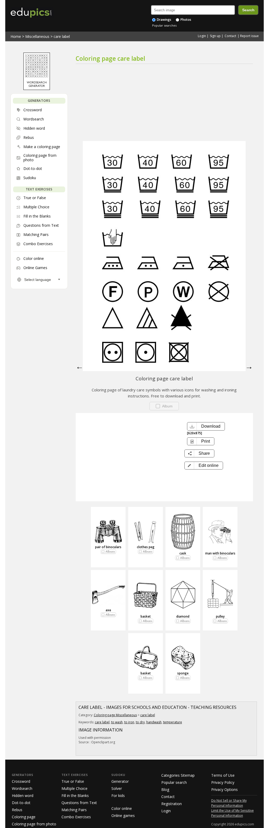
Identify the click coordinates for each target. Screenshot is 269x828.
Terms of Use (223, 775)
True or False (72, 781)
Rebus (17, 809)
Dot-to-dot (21, 802)
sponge (183, 673)
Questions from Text (79, 802)
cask (182, 553)
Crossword (21, 781)
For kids (118, 795)
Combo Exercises (76, 816)
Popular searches (164, 25)
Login (202, 36)
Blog (165, 789)
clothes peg (145, 547)
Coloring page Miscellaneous (115, 715)
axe (108, 610)
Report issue (249, 36)
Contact (230, 36)
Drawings (163, 19)
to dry (140, 722)
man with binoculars (220, 553)
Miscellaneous (37, 36)
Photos (185, 19)
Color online (121, 808)
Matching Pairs (74, 809)
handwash (154, 722)
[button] (203, 465)
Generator (120, 781)
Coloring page (23, 816)
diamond (182, 616)
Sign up (215, 36)
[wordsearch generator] (36, 88)
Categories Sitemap (178, 775)
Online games (123, 815)
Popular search (174, 782)
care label (62, 36)
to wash (117, 722)
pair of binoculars (108, 547)
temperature (172, 722)
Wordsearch (22, 788)
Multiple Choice (74, 788)
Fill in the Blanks (75, 795)
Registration (171, 803)
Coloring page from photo (34, 823)
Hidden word (22, 795)
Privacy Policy (222, 782)
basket (146, 616)
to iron (129, 722)
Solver (116, 788)
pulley (220, 616)
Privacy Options (224, 789)
